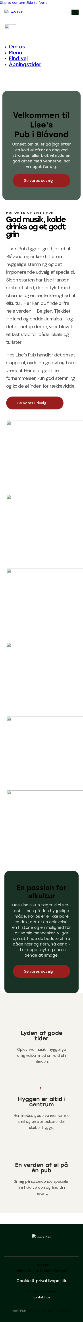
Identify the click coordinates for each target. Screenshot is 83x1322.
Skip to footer (37, 2)
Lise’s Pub (18, 1310)
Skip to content (12, 2)
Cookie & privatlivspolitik (41, 1280)
